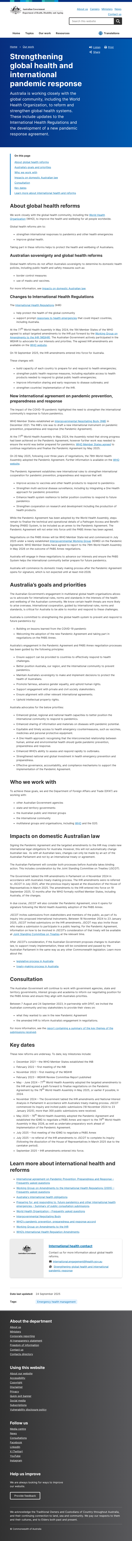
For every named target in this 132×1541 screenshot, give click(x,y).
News (118, 9)
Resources (63, 33)
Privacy (14, 1391)
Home (16, 33)
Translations (111, 33)
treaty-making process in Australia (37, 966)
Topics (29, 33)
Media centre (18, 1428)
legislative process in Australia (34, 961)
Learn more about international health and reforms (45, 193)
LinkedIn (15, 1447)
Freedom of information (24, 1345)
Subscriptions (18, 1405)
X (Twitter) (16, 1451)
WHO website (38, 345)
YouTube (15, 1456)
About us (82, 9)
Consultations (18, 1438)
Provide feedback (25, 1495)
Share (96, 52)
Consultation (22, 182)
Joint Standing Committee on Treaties (36, 934)
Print (111, 47)
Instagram (16, 1460)
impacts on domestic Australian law (63, 288)
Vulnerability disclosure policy (28, 1409)
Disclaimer (16, 1387)
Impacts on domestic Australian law (36, 177)
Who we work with (25, 172)
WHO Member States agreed (93, 444)
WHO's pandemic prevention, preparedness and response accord (56, 1221)
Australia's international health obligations (41, 1197)
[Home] (36, 10)
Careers (94, 9)
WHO (78, 823)
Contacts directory (21, 1354)
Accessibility (17, 1378)
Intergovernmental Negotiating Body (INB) (80, 421)
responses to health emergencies (57, 318)
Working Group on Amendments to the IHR (42, 1226)
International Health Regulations (34, 305)
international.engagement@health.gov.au (77, 1261)
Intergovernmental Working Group (70, 541)
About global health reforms (31, 162)
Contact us (114, 14)
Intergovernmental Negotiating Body (38, 1216)
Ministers (107, 9)
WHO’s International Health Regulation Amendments (47, 1231)
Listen (96, 47)
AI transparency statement (26, 1340)
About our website (21, 1373)
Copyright (16, 1382)
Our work (45, 33)
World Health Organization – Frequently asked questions (50, 1211)
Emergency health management (56, 1301)
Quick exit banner (20, 1396)
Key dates (20, 187)
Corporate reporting (22, 1336)
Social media (18, 1400)
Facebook (16, 1442)
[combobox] (91, 21)
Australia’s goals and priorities (32, 167)
